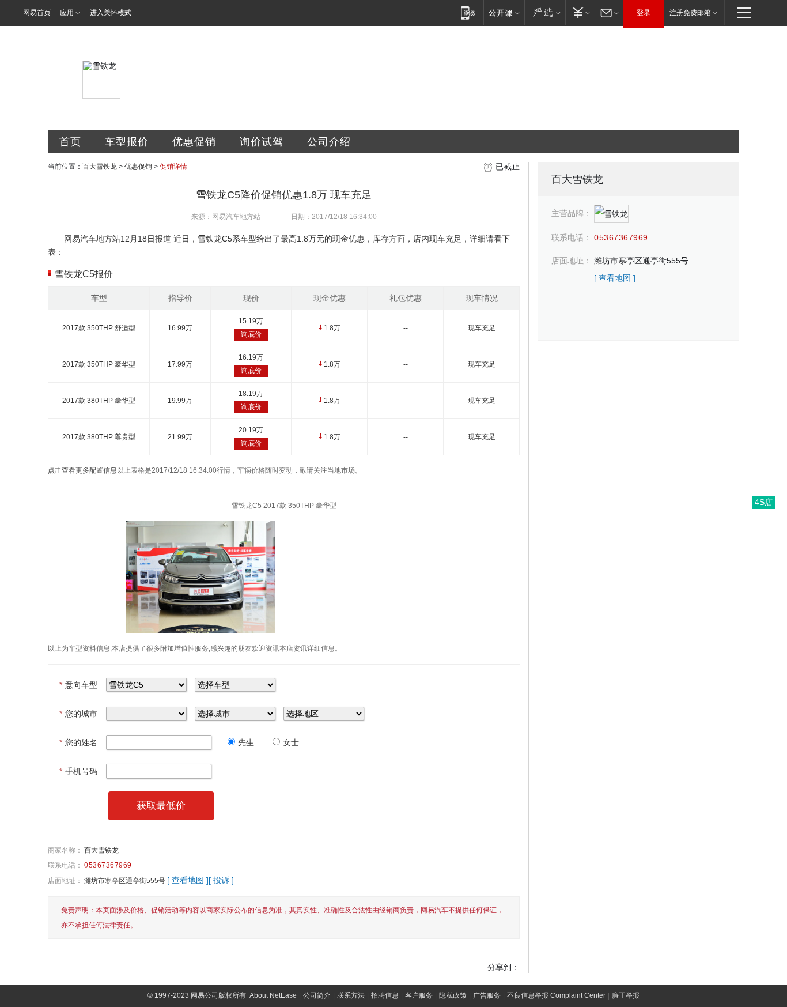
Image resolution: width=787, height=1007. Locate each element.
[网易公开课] (503, 12)
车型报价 (127, 142)
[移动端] (468, 12)
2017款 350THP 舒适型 (98, 328)
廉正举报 (626, 995)
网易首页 (37, 13)
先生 (246, 742)
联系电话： (65, 865)
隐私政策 (453, 995)
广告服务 (487, 995)
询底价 (251, 334)
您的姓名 (78, 742)
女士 (291, 742)
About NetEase (273, 995)
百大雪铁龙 (99, 167)
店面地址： (65, 881)
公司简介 (317, 995)
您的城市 (78, 713)
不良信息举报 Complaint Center (556, 995)
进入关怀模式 (110, 13)
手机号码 (78, 771)
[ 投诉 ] (221, 880)
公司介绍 (329, 142)
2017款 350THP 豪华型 (98, 364)
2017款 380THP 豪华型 (98, 401)
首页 (70, 142)
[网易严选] (544, 12)
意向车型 (78, 684)
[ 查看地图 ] (188, 880)
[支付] (580, 12)
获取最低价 (161, 805)
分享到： (503, 967)
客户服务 (419, 995)
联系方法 (351, 995)
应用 (67, 13)
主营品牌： (571, 213)
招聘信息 (385, 995)
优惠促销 (194, 142)
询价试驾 (261, 142)
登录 (643, 13)
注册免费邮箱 (690, 13)
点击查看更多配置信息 (82, 470)
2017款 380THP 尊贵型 (98, 437)
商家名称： (65, 850)
